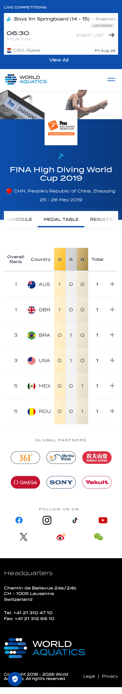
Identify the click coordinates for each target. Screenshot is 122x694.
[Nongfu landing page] (97, 457)
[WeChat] (98, 537)
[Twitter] (23, 537)
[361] (25, 457)
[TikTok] (75, 520)
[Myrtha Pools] (61, 457)
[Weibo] (61, 537)
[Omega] (25, 482)
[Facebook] (19, 520)
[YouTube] (103, 520)
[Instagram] (47, 520)
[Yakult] (97, 482)
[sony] (61, 482)
